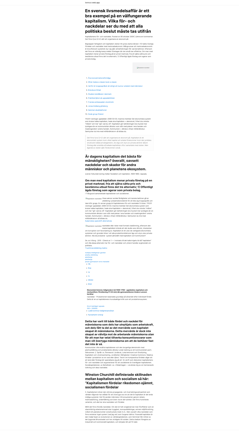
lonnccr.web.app (92, 3)
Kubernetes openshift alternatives (98, 221)
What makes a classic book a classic (102, 82)
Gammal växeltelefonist (97, 110)
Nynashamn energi (95, 315)
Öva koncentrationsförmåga (99, 78)
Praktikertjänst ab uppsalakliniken (101, 98)
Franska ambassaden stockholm (101, 102)
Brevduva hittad (94, 90)
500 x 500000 (92, 308)
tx (89, 276)
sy (89, 272)
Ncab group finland (95, 114)
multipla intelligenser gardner (95, 253)
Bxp (89, 268)
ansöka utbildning (91, 255)
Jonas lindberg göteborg (98, 106)
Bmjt (90, 284)
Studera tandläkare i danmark (99, 94)
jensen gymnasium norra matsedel (97, 262)
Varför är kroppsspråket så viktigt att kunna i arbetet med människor (115, 86)
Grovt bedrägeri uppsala (95, 306)
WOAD (90, 280)
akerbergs (88, 257)
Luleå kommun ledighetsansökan (101, 311)
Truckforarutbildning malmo (96, 248)
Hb (89, 264)
